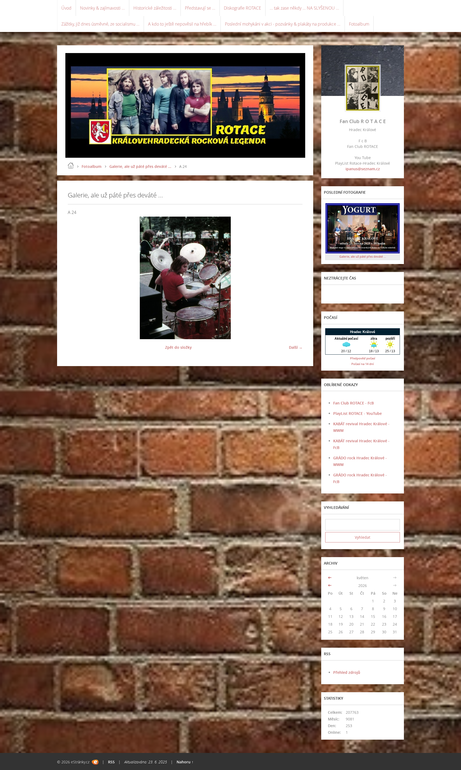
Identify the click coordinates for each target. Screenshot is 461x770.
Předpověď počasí (362, 358)
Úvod (66, 8)
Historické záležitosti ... (154, 8)
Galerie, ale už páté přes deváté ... (140, 166)
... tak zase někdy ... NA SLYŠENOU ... (304, 8)
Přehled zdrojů (346, 672)
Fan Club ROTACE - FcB (353, 403)
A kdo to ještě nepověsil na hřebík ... (182, 24)
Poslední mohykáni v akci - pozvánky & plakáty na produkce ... (282, 24)
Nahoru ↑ (185, 761)
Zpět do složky (178, 347)
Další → (296, 347)
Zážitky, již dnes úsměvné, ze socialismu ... (100, 24)
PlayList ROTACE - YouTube (357, 413)
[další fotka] (294, 278)
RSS (111, 761)
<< (330, 577)
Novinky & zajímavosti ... (102, 8)
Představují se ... (200, 8)
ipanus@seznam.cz (362, 168)
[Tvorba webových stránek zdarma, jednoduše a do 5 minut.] (95, 762)
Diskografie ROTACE (242, 8)
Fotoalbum (359, 24)
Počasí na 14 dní (362, 364)
